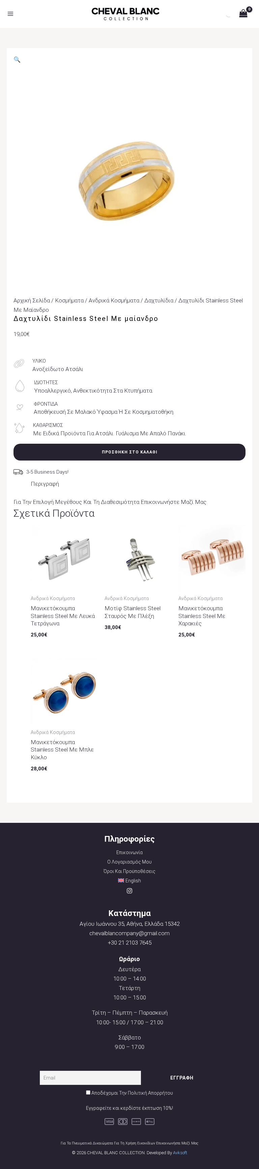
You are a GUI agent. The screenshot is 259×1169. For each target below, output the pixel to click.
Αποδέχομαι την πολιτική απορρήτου (132, 1093)
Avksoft (180, 1152)
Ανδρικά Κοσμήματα (114, 300)
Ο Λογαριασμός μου (129, 862)
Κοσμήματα (69, 300)
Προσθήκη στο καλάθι (129, 452)
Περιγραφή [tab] (45, 483)
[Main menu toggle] (10, 14)
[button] (17, 59)
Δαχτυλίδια (158, 300)
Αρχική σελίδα (31, 300)
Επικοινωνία (129, 852)
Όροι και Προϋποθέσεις (129, 871)
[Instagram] (129, 891)
